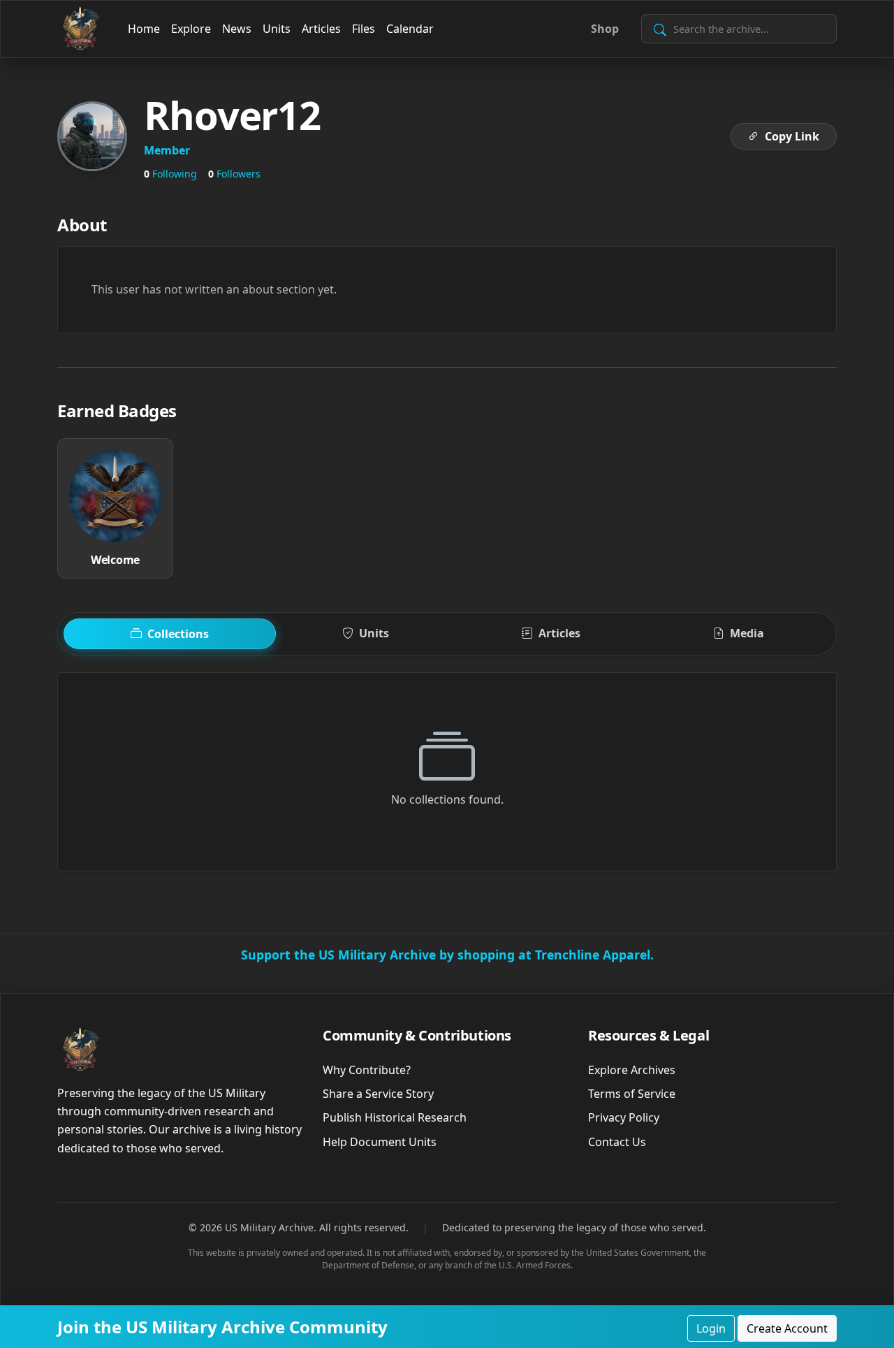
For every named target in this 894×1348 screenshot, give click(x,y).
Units (277, 28)
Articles (321, 28)
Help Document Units (380, 1142)
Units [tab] (374, 633)
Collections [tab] (178, 634)
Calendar (410, 28)
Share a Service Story (378, 1093)
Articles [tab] (559, 633)
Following (170, 173)
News (236, 28)
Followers (234, 173)
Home (144, 28)
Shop (605, 28)
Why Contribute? (367, 1070)
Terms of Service (631, 1093)
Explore (191, 28)
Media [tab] (747, 633)
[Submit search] (660, 29)
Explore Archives (631, 1070)
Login (711, 1328)
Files (363, 28)
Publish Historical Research (395, 1117)
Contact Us (617, 1142)
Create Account (787, 1328)
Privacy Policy (623, 1117)
